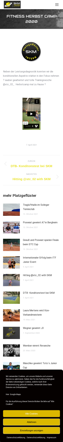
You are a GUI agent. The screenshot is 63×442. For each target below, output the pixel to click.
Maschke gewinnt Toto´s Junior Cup (40, 365)
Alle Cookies (31, 413)
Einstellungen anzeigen (31, 430)
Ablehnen (31, 422)
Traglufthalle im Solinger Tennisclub (36, 207)
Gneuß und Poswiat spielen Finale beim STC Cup (41, 242)
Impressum (51, 437)
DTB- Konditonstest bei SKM (39, 292)
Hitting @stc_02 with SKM (37, 275)
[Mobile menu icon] (57, 5)
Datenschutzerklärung (16, 437)
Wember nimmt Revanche (36, 345)
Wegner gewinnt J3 (33, 328)
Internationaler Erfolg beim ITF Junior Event (39, 259)
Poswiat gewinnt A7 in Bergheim (40, 222)
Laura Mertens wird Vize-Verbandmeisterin (36, 312)
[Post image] (11, 210)
